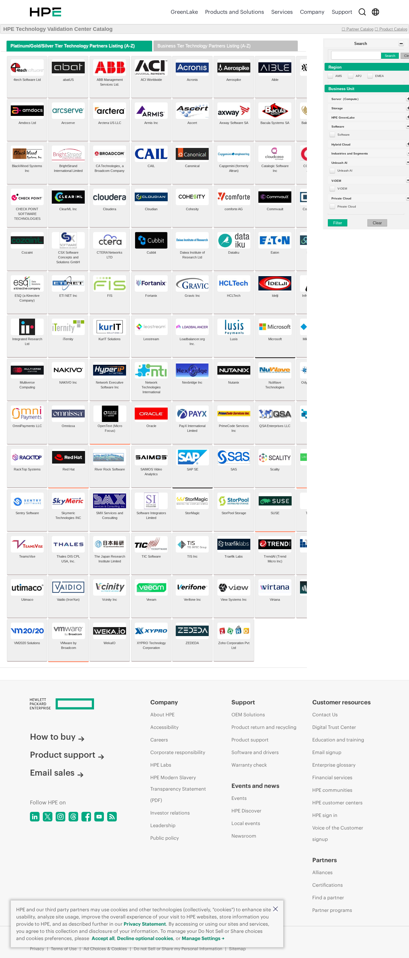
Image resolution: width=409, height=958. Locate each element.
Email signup (326, 752)
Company (312, 11)
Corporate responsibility (177, 752)
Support (342, 11)
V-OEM (342, 188)
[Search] (362, 12)
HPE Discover (246, 811)
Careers (159, 740)
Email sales (52, 772)
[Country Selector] (375, 12)
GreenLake (184, 11)
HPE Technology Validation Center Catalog (58, 29)
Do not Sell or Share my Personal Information (178, 948)
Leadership (162, 825)
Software (343, 134)
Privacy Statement (145, 924)
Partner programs (332, 910)
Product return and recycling (263, 727)
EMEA (379, 76)
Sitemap (237, 948)
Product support (62, 754)
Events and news (255, 785)
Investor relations (170, 813)
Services (282, 11)
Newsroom (243, 836)
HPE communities (332, 790)
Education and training (338, 740)
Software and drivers (255, 752)
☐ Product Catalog (391, 29)
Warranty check (249, 765)
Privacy (37, 948)
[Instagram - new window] (60, 816)
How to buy (52, 736)
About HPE (162, 715)
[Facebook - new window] (86, 816)
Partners (324, 860)
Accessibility (164, 727)
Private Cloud (346, 206)
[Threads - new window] (73, 816)
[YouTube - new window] (99, 816)
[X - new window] (47, 816)
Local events (245, 823)
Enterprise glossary (333, 765)
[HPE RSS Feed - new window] (112, 816)
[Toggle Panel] (401, 43)
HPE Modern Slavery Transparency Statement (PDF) (178, 788)
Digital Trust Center (334, 727)
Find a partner (328, 898)
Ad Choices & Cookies (105, 948)
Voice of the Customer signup (337, 833)
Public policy (164, 838)
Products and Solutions (234, 11)
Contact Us (325, 715)
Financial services (332, 777)
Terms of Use (64, 948)
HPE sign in (324, 815)
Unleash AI (344, 170)
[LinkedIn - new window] (35, 816)
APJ (358, 76)
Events (239, 798)
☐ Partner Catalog (357, 29)
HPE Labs (160, 765)
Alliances (322, 872)
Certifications (327, 885)
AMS (338, 76)
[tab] (79, 46)
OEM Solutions (248, 715)
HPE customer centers (337, 803)
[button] (275, 909)
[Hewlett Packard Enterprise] (45, 12)
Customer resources (341, 702)
